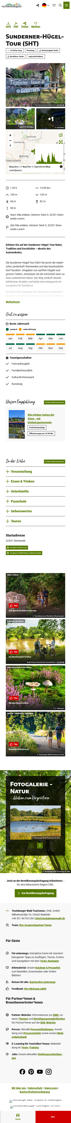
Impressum (50, 1088)
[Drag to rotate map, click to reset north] (10, 145)
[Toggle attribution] (61, 166)
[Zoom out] (10, 140)
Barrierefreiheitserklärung (35, 1091)
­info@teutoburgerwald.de (50, 918)
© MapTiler (25, 166)
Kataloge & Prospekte (47, 967)
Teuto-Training (30, 1047)
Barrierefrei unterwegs (42, 982)
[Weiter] (40, 845)
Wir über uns (19, 1088)
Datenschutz (35, 1088)
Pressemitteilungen (41, 1029)
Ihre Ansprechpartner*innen (35, 925)
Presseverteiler (32, 1033)
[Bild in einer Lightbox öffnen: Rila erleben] (20, 118)
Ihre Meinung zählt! (35, 988)
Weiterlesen (13, 301)
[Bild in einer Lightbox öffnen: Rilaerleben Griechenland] (50, 118)
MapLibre (14, 166)
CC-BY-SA (60, 105)
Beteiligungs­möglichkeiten (49, 1018)
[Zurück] (31, 845)
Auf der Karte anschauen (54, 402)
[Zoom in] (10, 135)
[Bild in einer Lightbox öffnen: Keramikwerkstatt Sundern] (35, 85)
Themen (23, 1018)
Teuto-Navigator (49, 961)
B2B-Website (48, 1022)
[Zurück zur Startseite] (11, 5)
